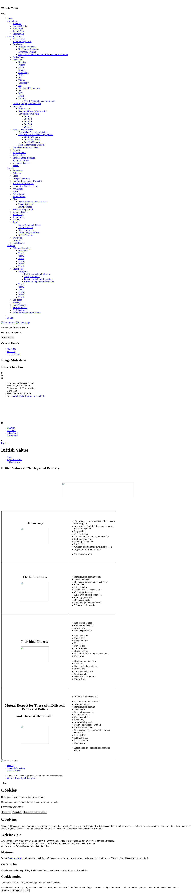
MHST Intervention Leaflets (31, 145)
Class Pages (18, 269)
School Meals (19, 217)
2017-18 (28, 124)
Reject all (6, 812)
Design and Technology (29, 88)
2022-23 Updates (32, 142)
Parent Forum (19, 194)
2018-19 (28, 121)
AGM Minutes (25, 207)
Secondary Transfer (27, 52)
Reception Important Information (39, 281)
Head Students (19, 305)
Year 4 (21, 261)
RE (19, 85)
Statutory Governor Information (32, 111)
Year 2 (21, 256)
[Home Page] (15, 322)
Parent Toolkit (19, 196)
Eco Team (17, 300)
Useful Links (18, 243)
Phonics (22, 98)
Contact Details (20, 26)
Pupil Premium (19, 152)
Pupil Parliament (20, 310)
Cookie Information (16, 768)
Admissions (18, 44)
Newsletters (18, 188)
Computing (23, 72)
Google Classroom (21, 178)
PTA (15, 199)
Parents (10, 168)
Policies (16, 150)
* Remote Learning (21, 248)
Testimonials (18, 34)
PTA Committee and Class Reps (32, 201)
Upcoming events (26, 204)
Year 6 (21, 266)
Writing (21, 65)
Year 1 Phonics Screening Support (39, 101)
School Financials (21, 160)
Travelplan (17, 238)
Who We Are (24, 108)
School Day (18, 214)
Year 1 (21, 253)
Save (26, 890)
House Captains (20, 307)
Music (21, 96)
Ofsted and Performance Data (26, 147)
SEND (16, 219)
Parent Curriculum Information (38, 279)
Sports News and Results (29, 225)
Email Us (11, 351)
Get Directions (13, 354)
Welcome (17, 23)
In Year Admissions (27, 46)
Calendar (17, 173)
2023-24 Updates (32, 139)
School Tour (18, 31)
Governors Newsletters (28, 114)
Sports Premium (25, 235)
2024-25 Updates (32, 137)
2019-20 (28, 119)
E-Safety (17, 302)
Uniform (16, 240)
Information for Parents (23, 183)
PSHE (21, 75)
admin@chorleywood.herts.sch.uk (28, 396)
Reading (22, 62)
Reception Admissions (28, 49)
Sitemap (10, 765)
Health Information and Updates (27, 181)
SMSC (16, 165)
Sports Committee (26, 230)
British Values (19, 57)
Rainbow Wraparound (23, 209)
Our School (12, 21)
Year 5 (21, 263)
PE (19, 77)
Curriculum (18, 59)
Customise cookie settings (35, 812)
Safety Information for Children (27, 312)
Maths (21, 67)
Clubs (15, 176)
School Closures (20, 212)
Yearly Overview (32, 276)
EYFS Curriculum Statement (37, 274)
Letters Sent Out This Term (25, 186)
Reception (23, 250)
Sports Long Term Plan (28, 232)
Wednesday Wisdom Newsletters (33, 132)
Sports (15, 222)
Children (11, 245)
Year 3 (21, 258)
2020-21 (28, 116)
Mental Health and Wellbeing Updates (35, 134)
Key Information (14, 36)
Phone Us (11, 349)
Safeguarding (19, 155)
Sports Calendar (25, 227)
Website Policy (13, 770)
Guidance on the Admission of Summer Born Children (43, 54)
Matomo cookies (15, 858)
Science (21, 70)
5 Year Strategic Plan (22, 41)
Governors (17, 106)
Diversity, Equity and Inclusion (27, 103)
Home (9, 18)
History (21, 80)
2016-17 (28, 127)
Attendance (18, 170)
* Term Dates (19, 39)
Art (19, 90)
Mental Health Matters (23, 129)
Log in (10, 318)
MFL (20, 93)
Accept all (17, 812)
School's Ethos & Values (24, 158)
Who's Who (18, 28)
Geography (23, 83)
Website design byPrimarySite (21, 778)
